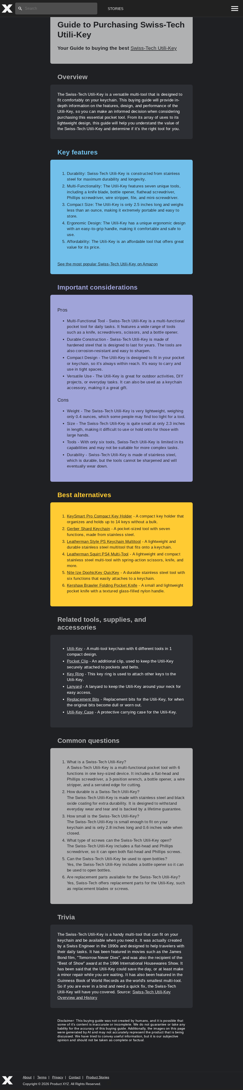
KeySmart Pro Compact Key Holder (99, 516)
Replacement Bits (83, 699)
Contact (74, 1077)
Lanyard (74, 686)
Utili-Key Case (80, 712)
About (27, 1077)
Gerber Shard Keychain (88, 529)
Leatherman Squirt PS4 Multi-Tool (98, 554)
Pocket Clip (77, 661)
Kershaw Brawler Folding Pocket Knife (102, 585)
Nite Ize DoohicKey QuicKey (93, 572)
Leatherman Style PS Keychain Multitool (104, 541)
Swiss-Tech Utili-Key (154, 48)
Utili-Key (75, 648)
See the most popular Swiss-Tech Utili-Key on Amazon (107, 264)
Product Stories (97, 1077)
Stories (115, 9)
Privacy (57, 1077)
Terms (42, 1077)
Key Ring (75, 674)
